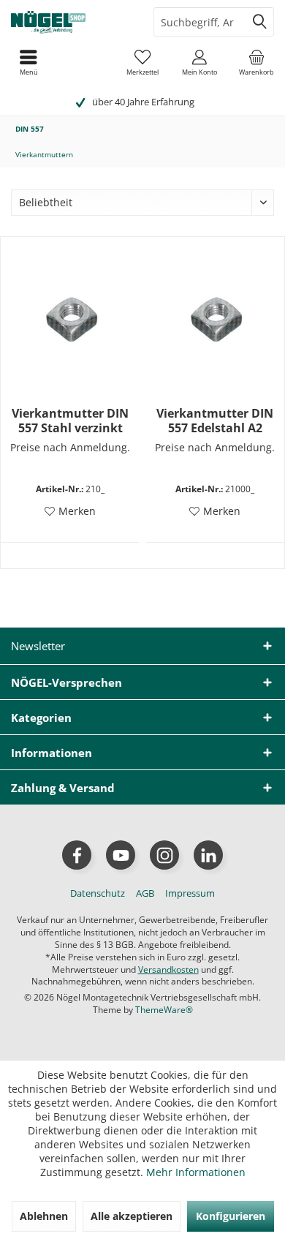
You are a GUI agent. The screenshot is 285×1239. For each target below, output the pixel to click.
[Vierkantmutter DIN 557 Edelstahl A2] (214, 318)
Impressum (190, 893)
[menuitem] (256, 62)
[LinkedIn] (208, 855)
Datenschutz (97, 893)
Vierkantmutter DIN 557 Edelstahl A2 (214, 420)
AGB (145, 893)
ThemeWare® (164, 1009)
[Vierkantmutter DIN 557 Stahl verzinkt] (70, 318)
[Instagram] (164, 855)
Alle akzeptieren (131, 1216)
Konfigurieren (230, 1216)
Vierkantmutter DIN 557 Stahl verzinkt (70, 420)
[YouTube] (120, 855)
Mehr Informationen (196, 1172)
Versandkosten (168, 969)
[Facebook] (76, 855)
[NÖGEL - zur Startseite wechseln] (71, 22)
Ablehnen (44, 1216)
